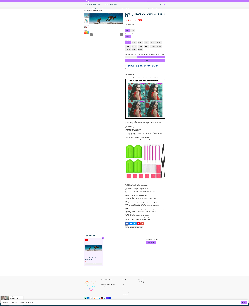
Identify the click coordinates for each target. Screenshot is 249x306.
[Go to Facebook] (84, 1)
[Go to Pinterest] (138, 223)
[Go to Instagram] (87, 1)
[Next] (121, 34)
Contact (123, 286)
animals (132, 227)
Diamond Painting (125, 292)
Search (123, 282)
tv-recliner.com (125, 294)
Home (85, 10)
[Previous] (91, 34)
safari (141, 227)
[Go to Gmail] (142, 223)
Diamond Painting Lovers (90, 4)
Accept (244, 302)
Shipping (123, 284)
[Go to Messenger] (131, 223)
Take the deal (151, 242)
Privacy (123, 288)
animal (127, 227)
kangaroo (137, 227)
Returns (123, 290)
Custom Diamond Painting (111, 4)
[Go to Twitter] (89, 1)
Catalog (100, 4)
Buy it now (145, 60)
